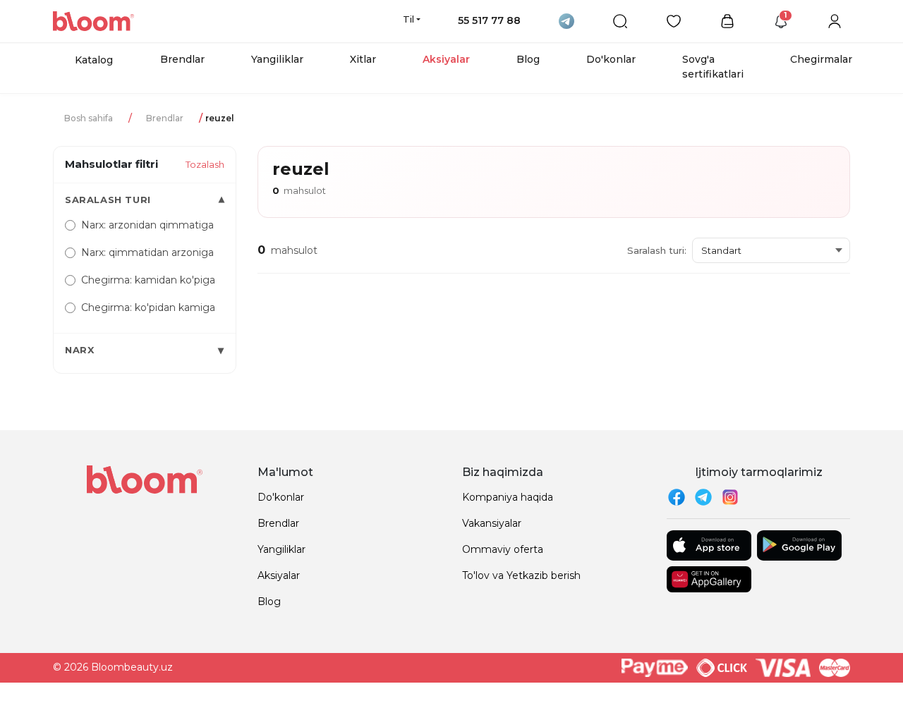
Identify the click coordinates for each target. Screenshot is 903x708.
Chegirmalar (821, 59)
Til (408, 19)
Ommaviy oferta (502, 549)
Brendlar (182, 59)
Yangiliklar (277, 59)
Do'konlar (611, 59)
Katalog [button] (94, 60)
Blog (528, 59)
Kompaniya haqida (507, 497)
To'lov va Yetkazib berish (521, 575)
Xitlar (363, 59)
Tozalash (205, 164)
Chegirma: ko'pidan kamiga (148, 307)
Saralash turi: (656, 250)
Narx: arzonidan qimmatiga (147, 225)
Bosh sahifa (88, 118)
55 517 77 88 (489, 20)
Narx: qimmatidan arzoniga (147, 252)
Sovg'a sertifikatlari (713, 66)
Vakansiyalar (491, 523)
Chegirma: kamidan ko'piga (148, 280)
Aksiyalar (446, 59)
